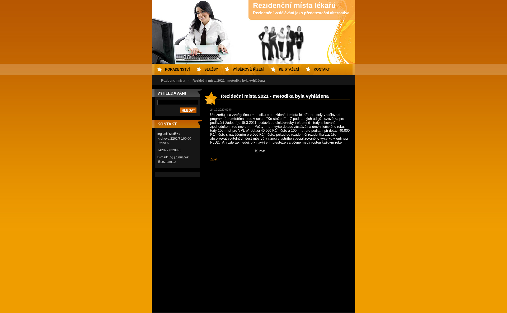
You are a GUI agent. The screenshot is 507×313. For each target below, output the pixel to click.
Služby (211, 69)
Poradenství (177, 69)
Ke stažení (289, 69)
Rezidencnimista (173, 80)
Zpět (213, 159)
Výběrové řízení (248, 69)
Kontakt (322, 69)
